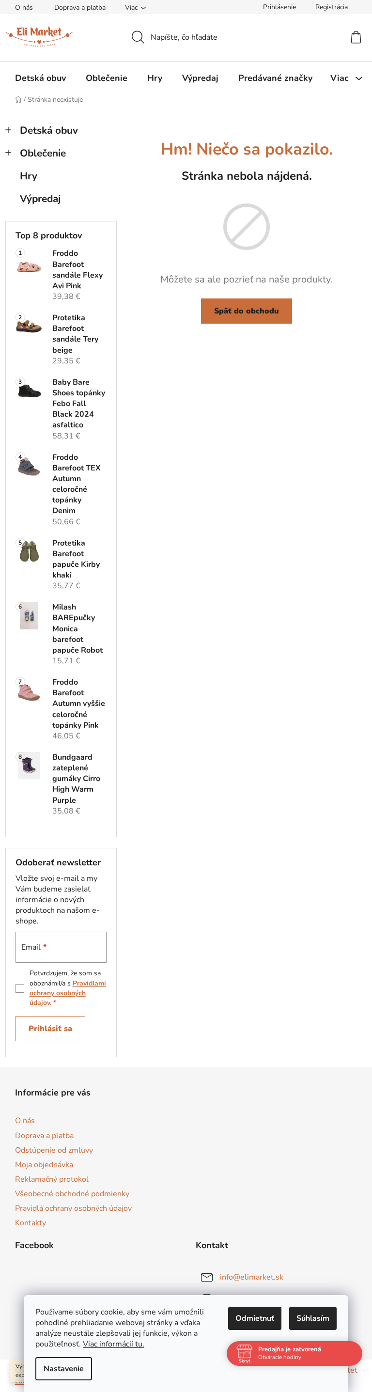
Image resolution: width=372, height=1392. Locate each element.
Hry (28, 176)
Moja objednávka (44, 1164)
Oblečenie (43, 153)
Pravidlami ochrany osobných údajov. (68, 993)
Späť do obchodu (246, 311)
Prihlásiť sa (50, 1028)
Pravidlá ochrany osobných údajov (73, 1208)
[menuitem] (40, 78)
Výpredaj (40, 198)
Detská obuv (49, 130)
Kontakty (30, 1223)
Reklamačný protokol (52, 1179)
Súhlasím (312, 1318)
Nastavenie (64, 1368)
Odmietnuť (254, 1318)
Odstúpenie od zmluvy (54, 1150)
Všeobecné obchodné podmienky (72, 1194)
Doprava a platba (80, 7)
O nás (24, 7)
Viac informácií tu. (113, 1344)
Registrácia (331, 7)
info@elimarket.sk (251, 1277)
